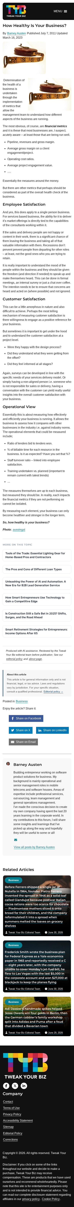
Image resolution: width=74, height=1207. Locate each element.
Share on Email (25, 741)
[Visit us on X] (14, 1085)
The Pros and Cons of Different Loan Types (33, 569)
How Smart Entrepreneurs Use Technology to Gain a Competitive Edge (34, 599)
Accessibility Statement (18, 1120)
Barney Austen (16, 33)
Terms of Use (11, 1107)
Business (22, 701)
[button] (58, 11)
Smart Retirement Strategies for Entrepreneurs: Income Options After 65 (36, 631)
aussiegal (19, 529)
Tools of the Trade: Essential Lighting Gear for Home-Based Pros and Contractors (35, 555)
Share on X (22, 730)
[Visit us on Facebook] (6, 1085)
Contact (8, 1101)
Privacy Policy (12, 1114)
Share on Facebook (28, 718)
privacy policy (31, 1199)
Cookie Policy (51, 1199)
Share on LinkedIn (55, 730)
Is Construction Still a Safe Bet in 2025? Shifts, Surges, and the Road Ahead (35, 615)
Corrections (10, 1139)
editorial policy (14, 658)
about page (35, 658)
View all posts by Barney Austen (34, 847)
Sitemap (8, 1126)
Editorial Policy (12, 1133)
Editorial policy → (53, 691)
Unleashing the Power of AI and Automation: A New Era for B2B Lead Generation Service (35, 583)
